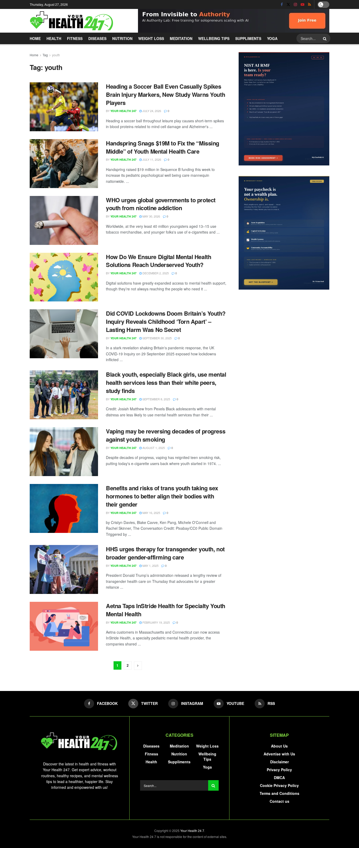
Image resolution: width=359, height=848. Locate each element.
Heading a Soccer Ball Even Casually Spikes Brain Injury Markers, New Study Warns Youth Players (165, 94)
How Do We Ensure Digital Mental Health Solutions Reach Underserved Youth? (158, 261)
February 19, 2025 (156, 622)
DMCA (279, 777)
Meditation (181, 38)
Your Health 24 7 (192, 830)
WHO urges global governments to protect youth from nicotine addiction (161, 204)
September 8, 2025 (156, 399)
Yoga (272, 38)
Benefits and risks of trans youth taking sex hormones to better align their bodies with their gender (162, 496)
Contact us (279, 801)
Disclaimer (279, 761)
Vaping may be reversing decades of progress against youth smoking (165, 435)
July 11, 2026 (151, 159)
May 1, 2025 (150, 565)
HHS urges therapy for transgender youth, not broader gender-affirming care (165, 553)
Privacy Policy (279, 769)
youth (56, 55)
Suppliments (248, 38)
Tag (45, 55)
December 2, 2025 (155, 273)
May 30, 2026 (151, 216)
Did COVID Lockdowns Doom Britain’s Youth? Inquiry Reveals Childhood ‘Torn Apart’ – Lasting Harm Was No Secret (165, 321)
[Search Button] (325, 38)
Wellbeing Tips (213, 38)
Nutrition (122, 38)
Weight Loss (151, 38)
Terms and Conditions (279, 793)
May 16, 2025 (151, 513)
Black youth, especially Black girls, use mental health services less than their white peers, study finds (166, 382)
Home (35, 38)
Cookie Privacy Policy (279, 785)
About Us (279, 746)
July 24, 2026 (151, 111)
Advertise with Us (279, 753)
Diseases (97, 38)
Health (54, 38)
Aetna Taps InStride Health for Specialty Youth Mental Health (165, 610)
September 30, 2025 (157, 338)
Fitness (75, 38)
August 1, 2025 (153, 448)
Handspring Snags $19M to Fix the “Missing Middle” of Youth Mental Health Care (162, 147)
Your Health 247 (123, 111)
